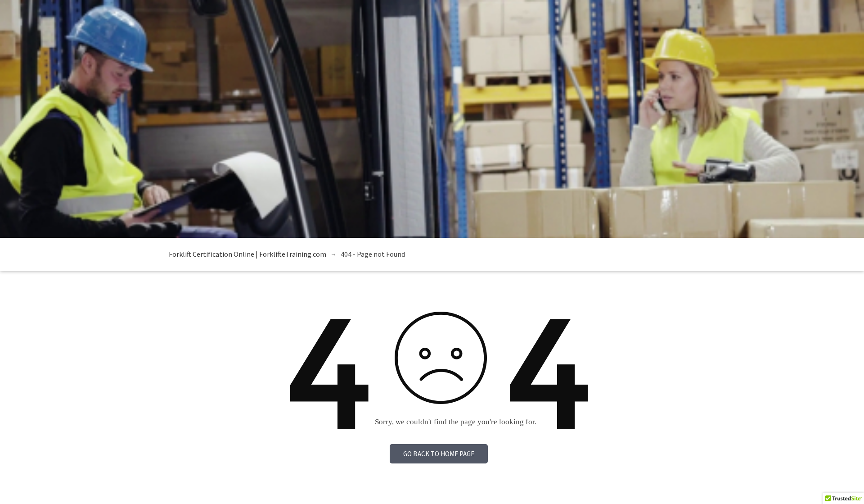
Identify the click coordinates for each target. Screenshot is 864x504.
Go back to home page (438, 454)
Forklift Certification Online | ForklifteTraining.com (247, 254)
